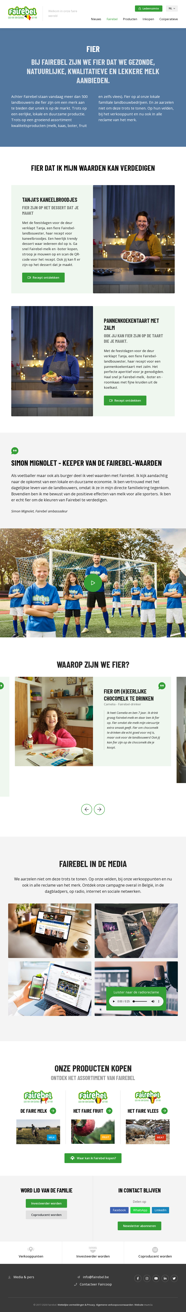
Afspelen (93, 583)
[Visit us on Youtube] (156, 1278)
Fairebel (112, 19)
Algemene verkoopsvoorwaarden (114, 1304)
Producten (130, 19)
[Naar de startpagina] (22, 13)
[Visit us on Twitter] (174, 1278)
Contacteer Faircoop (96, 1284)
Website (138, 1304)
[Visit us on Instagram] (147, 1278)
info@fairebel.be (96, 1277)
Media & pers (23, 1277)
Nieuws (96, 19)
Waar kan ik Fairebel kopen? (96, 1158)
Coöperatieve (168, 19)
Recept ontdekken (46, 278)
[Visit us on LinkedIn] (165, 1278)
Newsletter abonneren (139, 1226)
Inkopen (148, 19)
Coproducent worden (46, 1215)
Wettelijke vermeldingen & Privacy (76, 1304)
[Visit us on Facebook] (137, 1278)
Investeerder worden (46, 1203)
